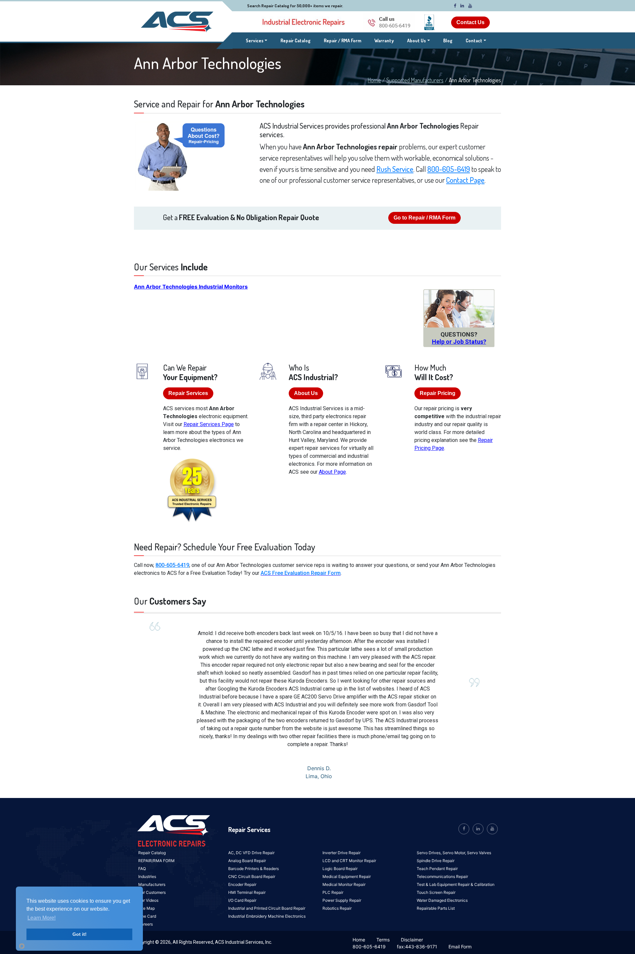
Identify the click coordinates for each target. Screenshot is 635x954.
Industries (147, 876)
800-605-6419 (448, 169)
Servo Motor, (455, 852)
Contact (474, 40)
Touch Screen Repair (436, 892)
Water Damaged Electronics (442, 900)
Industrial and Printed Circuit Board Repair (266, 908)
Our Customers (152, 892)
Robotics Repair (337, 908)
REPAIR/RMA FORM (156, 860)
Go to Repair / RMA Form (424, 217)
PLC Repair (332, 892)
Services (257, 40)
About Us (416, 40)
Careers (145, 924)
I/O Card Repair (242, 900)
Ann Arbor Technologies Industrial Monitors (191, 286)
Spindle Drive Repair (435, 860)
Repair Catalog (295, 40)
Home (374, 80)
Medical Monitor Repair (343, 884)
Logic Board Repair (340, 868)
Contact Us (470, 22)
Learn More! (41, 918)
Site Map (146, 908)
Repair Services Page (209, 424)
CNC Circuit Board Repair (251, 876)
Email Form (460, 946)
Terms (383, 939)
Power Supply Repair (341, 900)
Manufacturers (151, 884)
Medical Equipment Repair (346, 876)
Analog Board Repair (247, 860)
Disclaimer (412, 939)
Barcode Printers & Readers (253, 868)
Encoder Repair (242, 884)
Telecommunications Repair (442, 876)
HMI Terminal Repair (247, 892)
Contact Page (465, 179)
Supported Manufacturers (415, 80)
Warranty (384, 40)
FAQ (142, 868)
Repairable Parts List (436, 908)
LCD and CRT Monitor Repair (349, 860)
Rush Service (394, 169)
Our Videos (148, 900)
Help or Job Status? (459, 341)
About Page (332, 472)
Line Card (147, 916)
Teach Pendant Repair (437, 868)
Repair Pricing (437, 393)
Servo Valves (479, 852)
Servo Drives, (430, 852)
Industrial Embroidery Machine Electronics (267, 916)
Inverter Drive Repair (341, 852)
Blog (447, 40)
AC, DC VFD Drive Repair (251, 852)
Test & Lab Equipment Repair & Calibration (455, 884)
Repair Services (188, 393)
